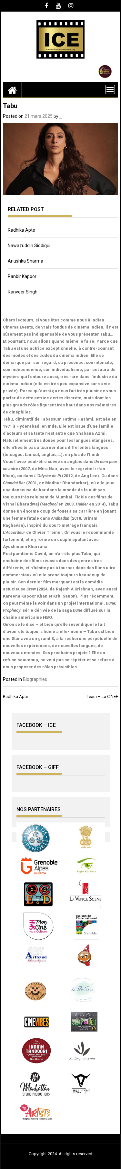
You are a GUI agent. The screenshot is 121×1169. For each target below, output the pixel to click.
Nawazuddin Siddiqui (29, 245)
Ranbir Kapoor (22, 276)
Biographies (35, 679)
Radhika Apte (21, 230)
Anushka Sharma (25, 261)
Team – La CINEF (102, 696)
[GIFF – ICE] (12, 89)
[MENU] (110, 89)
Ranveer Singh (22, 291)
